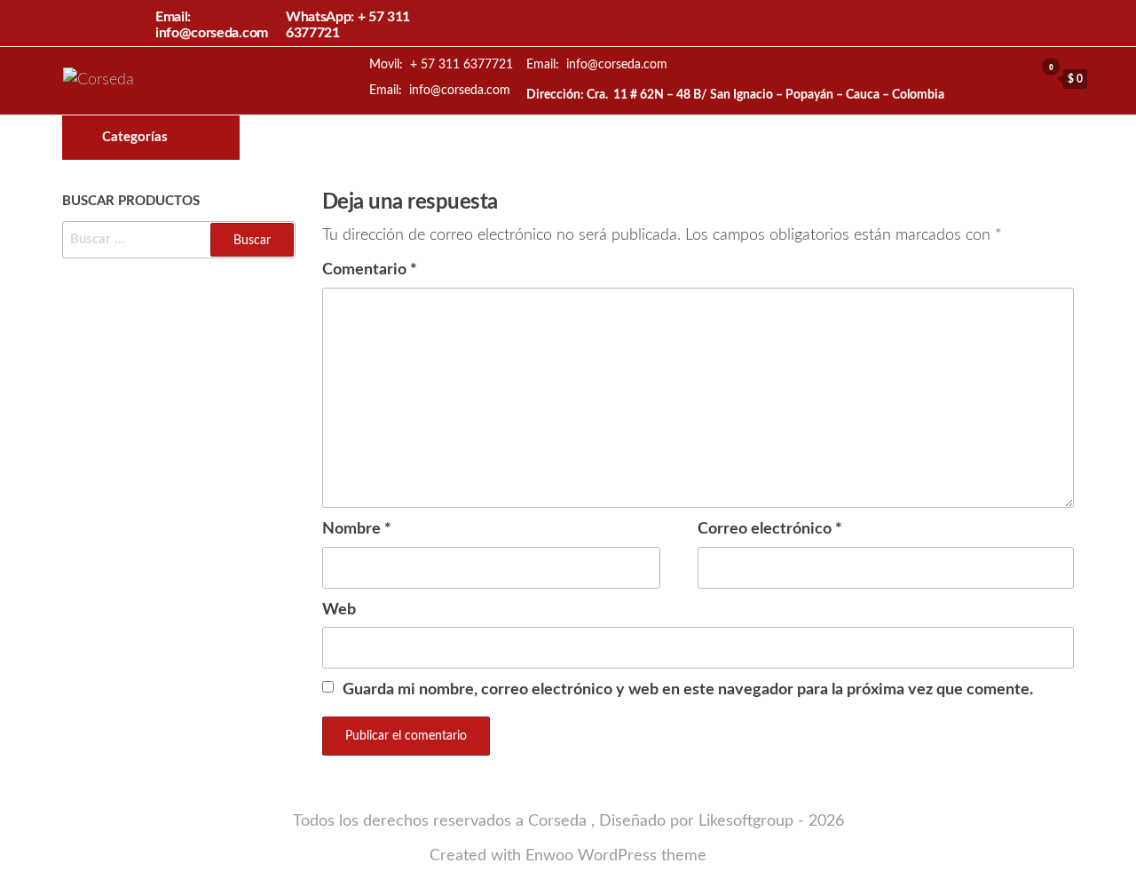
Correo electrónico (770, 529)
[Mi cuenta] (1016, 78)
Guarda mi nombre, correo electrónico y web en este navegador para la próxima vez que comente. (688, 690)
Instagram (656, 137)
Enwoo (549, 856)
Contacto (687, 137)
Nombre (356, 529)
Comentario (369, 270)
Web (339, 610)
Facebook (626, 137)
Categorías (135, 137)
